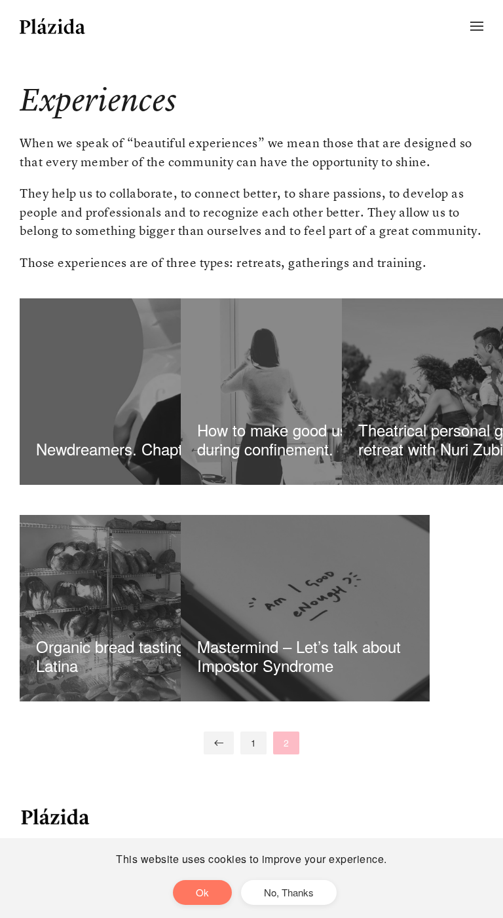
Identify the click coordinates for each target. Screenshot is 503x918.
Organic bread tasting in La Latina (129, 656)
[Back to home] (52, 26)
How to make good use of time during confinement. (302, 439)
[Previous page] (219, 743)
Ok (202, 892)
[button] (476, 26)
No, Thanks (289, 892)
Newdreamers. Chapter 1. (125, 448)
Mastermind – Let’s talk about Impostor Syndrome (299, 656)
